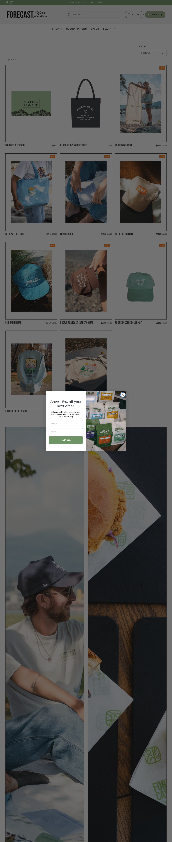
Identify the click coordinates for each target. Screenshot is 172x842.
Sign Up (66, 440)
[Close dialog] (123, 394)
